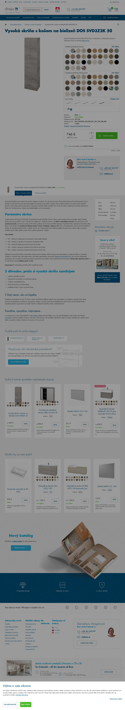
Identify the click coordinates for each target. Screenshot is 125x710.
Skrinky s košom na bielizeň (33, 24)
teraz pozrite (17, 541)
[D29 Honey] (111, 56)
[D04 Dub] (78, 50)
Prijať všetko (25, 704)
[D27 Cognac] (100, 56)
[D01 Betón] (73, 50)
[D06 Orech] (89, 50)
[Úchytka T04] (93, 103)
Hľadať (46, 9)
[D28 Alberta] (105, 56)
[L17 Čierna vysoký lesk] (84, 62)
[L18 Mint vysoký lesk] (89, 62)
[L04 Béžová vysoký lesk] (78, 62)
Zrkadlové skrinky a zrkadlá (61, 17)
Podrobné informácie (22, 695)
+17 (58, 404)
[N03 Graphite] (116, 56)
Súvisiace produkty (40, 193)
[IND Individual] (84, 68)
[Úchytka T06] (101, 103)
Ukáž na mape (108, 672)
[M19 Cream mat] (73, 68)
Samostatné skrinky (28, 17)
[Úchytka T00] (68, 108)
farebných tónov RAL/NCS (63, 256)
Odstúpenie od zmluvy (11, 632)
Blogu (36, 315)
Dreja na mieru (9, 630)
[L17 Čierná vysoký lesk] (89, 88)
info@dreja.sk (108, 174)
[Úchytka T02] (77, 103)
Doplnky (83, 17)
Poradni (8, 318)
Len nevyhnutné (10, 704)
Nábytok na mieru (54, 2)
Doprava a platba (43, 2)
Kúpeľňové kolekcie (113, 17)
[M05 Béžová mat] (111, 62)
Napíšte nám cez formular (85, 167)
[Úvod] (5, 24)
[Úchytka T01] (68, 103)
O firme (10, 2)
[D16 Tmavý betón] (105, 50)
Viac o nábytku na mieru (18, 361)
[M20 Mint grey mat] (78, 68)
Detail (26, 424)
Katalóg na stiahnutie (31, 646)
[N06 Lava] (67, 62)
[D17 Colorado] (111, 50)
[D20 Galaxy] (116, 50)
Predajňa (28, 635)
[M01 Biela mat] (105, 62)
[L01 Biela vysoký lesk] (73, 88)
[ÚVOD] (5, 2)
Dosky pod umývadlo (43, 17)
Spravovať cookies (116, 699)
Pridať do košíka (108, 136)
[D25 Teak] (89, 56)
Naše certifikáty (30, 632)
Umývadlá (75, 17)
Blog (20, 2)
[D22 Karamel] (73, 56)
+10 (117, 404)
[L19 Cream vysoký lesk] (94, 62)
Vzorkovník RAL (30, 649)
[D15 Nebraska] (100, 50)
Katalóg (34, 2)
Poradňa (15, 2)
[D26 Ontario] (94, 56)
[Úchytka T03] (85, 103)
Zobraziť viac (86, 41)
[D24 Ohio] (84, 56)
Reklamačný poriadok (11, 635)
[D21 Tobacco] (67, 56)
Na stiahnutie (27, 2)
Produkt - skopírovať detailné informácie (77, 126)
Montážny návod (104, 230)
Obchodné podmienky (11, 627)
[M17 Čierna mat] (116, 62)
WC (90, 17)
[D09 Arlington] (94, 50)
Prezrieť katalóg (20, 548)
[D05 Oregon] (84, 50)
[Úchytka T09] (109, 103)
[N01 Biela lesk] (67, 50)
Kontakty (64, 2)
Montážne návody (30, 630)
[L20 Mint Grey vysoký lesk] (100, 62)
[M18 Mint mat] (67, 68)
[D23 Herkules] (78, 56)
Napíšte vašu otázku (87, 643)
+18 (28, 405)
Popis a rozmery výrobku (23, 193)
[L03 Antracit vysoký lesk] (73, 62)
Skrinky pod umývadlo (13, 17)
